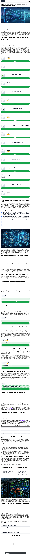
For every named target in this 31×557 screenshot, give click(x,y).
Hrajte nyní (15, 61)
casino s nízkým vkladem (23, 420)
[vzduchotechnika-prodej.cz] (3, 1)
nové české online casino (15, 291)
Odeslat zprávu (8, 553)
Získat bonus (15, 301)
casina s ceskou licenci (9, 408)
